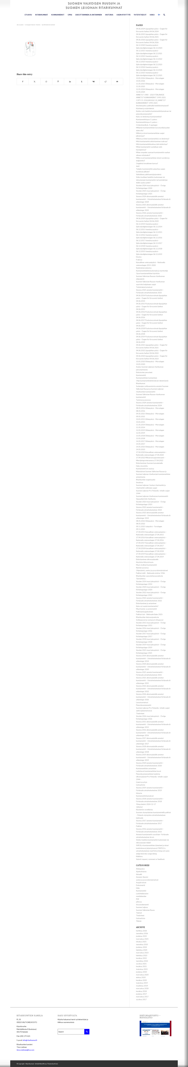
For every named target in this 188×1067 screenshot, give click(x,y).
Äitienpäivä (140, 869)
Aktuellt (139, 874)
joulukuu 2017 (141, 994)
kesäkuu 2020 (141, 980)
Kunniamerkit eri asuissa (145, 469)
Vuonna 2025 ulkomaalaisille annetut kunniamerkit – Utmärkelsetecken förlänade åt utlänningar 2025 (153, 207)
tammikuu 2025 (142, 944)
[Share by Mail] (117, 81)
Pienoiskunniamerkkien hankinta (148, 774)
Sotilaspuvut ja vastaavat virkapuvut (149, 620)
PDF (137, 899)
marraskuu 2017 (142, 997)
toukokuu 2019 (142, 983)
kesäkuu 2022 (141, 958)
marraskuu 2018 (142, 988)
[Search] (163, 15)
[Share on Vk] (93, 81)
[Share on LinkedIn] (70, 81)
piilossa (139, 902)
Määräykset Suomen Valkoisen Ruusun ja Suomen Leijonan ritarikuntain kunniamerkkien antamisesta (153, 474)
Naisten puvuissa (142, 568)
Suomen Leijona (142, 907)
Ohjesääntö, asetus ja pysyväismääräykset (152, 570)
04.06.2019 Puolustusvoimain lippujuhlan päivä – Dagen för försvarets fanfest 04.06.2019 (151, 339)
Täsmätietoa (140, 579)
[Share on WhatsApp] (46, 81)
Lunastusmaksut (142, 702)
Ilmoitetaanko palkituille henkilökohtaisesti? (152, 106)
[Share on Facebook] (23, 81)
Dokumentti (140, 885)
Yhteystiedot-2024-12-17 (146, 804)
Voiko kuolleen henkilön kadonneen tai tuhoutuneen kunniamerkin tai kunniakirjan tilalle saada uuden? (152, 180)
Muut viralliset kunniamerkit (146, 565)
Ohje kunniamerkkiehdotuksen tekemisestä (152, 381)
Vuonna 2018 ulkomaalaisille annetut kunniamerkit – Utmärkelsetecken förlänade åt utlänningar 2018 (153, 749)
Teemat (139, 913)
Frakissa (139, 260)
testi (137, 166)
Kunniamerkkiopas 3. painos (146, 119)
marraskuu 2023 (142, 953)
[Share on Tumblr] (82, 81)
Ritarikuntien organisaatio (145, 480)
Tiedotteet (140, 713)
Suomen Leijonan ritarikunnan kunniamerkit (152, 496)
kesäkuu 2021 (141, 966)
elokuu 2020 (141, 977)
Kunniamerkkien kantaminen (146, 378)
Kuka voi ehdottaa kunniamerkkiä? (149, 117)
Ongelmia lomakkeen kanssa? (147, 163)
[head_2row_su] (94, 6)
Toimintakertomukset (144, 287)
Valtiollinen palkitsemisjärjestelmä (148, 174)
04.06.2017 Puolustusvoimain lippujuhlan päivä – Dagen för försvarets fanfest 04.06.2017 (151, 323)
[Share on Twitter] (34, 81)
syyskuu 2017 (141, 999)
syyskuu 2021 (141, 964)
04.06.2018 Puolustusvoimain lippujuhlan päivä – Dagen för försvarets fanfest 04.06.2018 (151, 331)
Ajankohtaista (141, 871)
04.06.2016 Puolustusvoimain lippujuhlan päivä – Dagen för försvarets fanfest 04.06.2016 (151, 314)
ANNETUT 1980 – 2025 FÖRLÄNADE (150, 95)
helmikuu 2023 (141, 955)
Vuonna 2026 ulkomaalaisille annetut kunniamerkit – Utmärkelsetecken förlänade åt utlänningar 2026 (153, 697)
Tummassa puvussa (143, 400)
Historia (139, 793)
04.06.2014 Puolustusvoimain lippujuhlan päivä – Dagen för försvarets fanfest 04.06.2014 (151, 298)
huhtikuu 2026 (141, 931)
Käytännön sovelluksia (144, 810)
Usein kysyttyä (141, 782)
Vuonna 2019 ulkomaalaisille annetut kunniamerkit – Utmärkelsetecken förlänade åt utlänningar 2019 (153, 757)
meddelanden (141, 896)
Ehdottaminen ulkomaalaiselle (147, 559)
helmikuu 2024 (141, 950)
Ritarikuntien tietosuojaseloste (147, 617)
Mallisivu (139, 856)
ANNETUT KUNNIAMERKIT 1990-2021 (151, 97)
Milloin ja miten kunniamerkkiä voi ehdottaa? (152, 139)
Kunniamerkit (141, 375)
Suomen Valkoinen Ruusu (145, 910)
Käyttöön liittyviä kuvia (144, 562)
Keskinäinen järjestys (144, 268)
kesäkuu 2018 (141, 991)
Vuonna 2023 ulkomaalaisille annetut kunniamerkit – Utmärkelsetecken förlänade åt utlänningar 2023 (153, 515)
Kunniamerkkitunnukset (145, 796)
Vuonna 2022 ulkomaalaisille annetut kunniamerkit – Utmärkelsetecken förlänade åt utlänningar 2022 (153, 688)
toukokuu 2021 (142, 969)
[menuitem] (28, 15)
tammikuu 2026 (142, 933)
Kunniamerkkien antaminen (146, 768)
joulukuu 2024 (141, 947)
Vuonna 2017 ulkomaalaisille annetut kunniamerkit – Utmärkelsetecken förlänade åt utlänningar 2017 (153, 741)
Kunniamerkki (141, 891)
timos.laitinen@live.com (25, 1050)
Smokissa (139, 482)
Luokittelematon (142, 894)
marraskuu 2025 (142, 939)
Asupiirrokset (30, 25)
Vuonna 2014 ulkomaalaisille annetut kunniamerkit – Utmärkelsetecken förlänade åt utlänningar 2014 (153, 658)
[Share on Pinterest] (58, 81)
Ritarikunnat (140, 383)
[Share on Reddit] (105, 81)
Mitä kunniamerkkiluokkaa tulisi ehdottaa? (152, 144)
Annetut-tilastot (142, 877)
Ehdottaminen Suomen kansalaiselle (149, 463)
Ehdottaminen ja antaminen (146, 603)
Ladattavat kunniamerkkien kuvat (148, 771)
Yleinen (37, 25)
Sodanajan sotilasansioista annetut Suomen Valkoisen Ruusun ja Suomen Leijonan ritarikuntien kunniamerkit (152, 389)
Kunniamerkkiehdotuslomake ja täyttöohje (152, 271)
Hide (138, 888)
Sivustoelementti (142, 905)
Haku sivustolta (142, 466)
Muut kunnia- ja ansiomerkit (146, 609)
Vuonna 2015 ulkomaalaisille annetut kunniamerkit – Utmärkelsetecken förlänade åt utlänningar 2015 (153, 724)
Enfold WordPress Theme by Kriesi (46, 1064)
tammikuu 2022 (142, 961)
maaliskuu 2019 (142, 986)
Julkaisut (139, 807)
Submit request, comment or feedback (150, 859)
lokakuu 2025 (141, 942)
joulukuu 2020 (141, 972)
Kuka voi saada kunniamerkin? (147, 606)
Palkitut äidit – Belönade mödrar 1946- (150, 573)
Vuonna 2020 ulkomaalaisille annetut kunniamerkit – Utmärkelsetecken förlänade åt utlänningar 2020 (153, 666)
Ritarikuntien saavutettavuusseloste (149, 576)
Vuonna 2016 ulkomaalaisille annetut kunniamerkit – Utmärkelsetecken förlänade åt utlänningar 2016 (153, 732)
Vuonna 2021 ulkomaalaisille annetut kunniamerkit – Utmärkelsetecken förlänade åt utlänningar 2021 (153, 680)
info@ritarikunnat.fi (30, 1040)
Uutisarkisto (140, 785)
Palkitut (139, 826)
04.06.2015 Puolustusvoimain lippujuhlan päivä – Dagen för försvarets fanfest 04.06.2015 (151, 306)
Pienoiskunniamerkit (143, 705)
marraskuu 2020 (142, 975)
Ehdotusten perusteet (144, 372)
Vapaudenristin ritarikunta (146, 499)
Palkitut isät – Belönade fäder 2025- (149, 614)
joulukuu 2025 (141, 936)
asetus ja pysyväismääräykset (147, 880)
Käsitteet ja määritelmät (145, 108)
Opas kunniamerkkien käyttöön (148, 273)
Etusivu (138, 257)
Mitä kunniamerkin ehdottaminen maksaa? (152, 141)
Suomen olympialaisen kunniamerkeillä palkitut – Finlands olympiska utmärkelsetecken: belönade (153, 815)
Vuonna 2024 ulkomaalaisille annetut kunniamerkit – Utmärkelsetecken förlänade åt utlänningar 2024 (153, 199)
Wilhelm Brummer (49, 25)
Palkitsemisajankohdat (144, 612)
